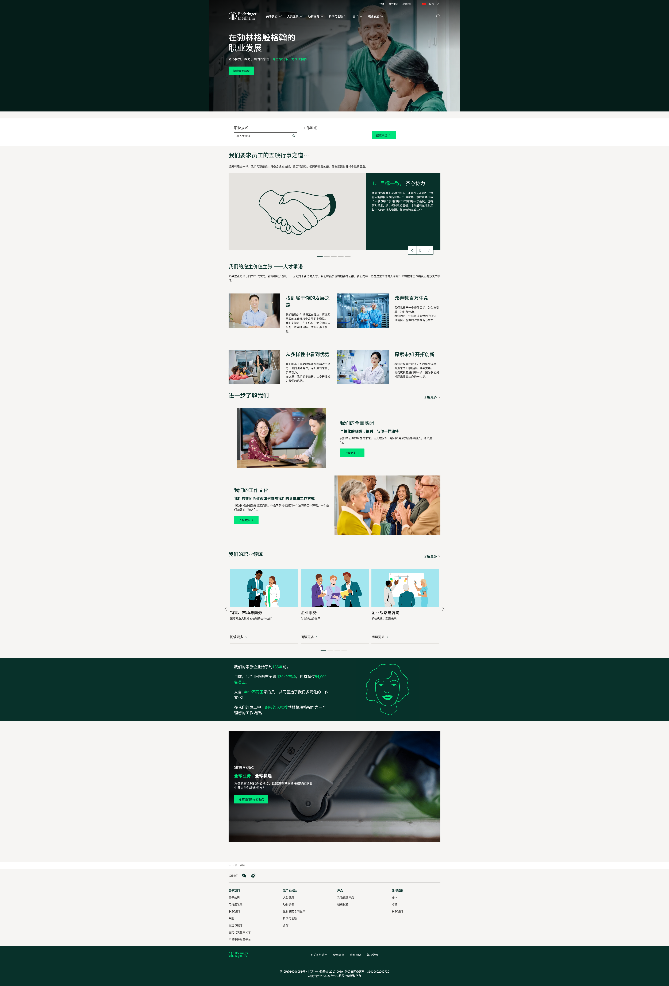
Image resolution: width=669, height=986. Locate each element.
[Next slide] (429, 250)
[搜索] (438, 16)
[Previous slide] (412, 250)
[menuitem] (381, 4)
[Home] (230, 865)
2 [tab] (327, 256)
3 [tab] (334, 256)
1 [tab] (320, 256)
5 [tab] (348, 256)
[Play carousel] (421, 250)
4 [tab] (341, 256)
